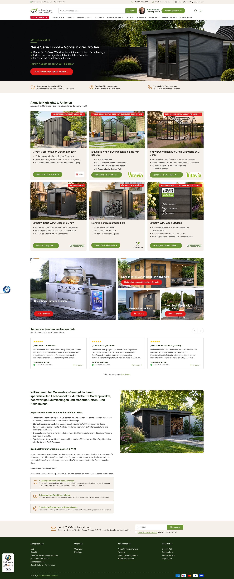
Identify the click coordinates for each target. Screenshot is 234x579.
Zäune (128, 17)
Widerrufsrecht (169, 555)
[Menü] (12, 554)
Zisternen (153, 17)
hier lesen (125, 374)
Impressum (167, 558)
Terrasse (140, 17)
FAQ (32, 549)
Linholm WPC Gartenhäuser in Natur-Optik (145, 276)
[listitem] (140, 2)
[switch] (8, 569)
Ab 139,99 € (139, 314)
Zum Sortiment (43, 314)
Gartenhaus (57, 17)
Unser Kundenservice (39, 558)
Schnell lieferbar (175, 314)
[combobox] (97, 11)
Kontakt (33, 552)
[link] (117, 50)
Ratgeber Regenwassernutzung (44, 555)
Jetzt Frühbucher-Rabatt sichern (50, 71)
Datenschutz (167, 552)
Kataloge (78, 552)
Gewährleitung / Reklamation (42, 565)
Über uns (78, 549)
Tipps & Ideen (186, 17)
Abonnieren (175, 527)
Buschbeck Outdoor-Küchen (50, 301)
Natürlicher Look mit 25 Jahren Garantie (141, 282)
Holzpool (98, 17)
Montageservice (37, 562)
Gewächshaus (83, 17)
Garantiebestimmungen (128, 549)
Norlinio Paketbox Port (139, 308)
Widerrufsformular (126, 558)
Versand (121, 552)
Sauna (69, 17)
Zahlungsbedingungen (128, 555)
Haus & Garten (168, 17)
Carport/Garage (114, 17)
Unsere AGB (167, 549)
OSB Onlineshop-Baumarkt (47, 576)
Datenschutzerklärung (147, 532)
